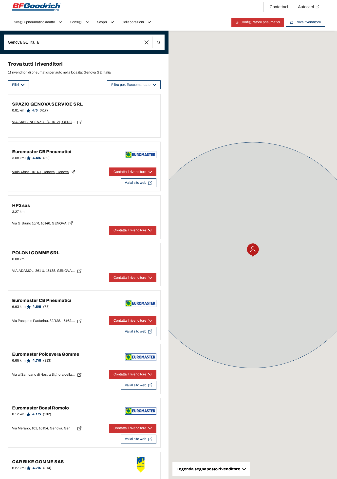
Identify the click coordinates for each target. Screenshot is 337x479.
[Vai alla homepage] (36, 6)
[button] (147, 42)
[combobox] (84, 42)
